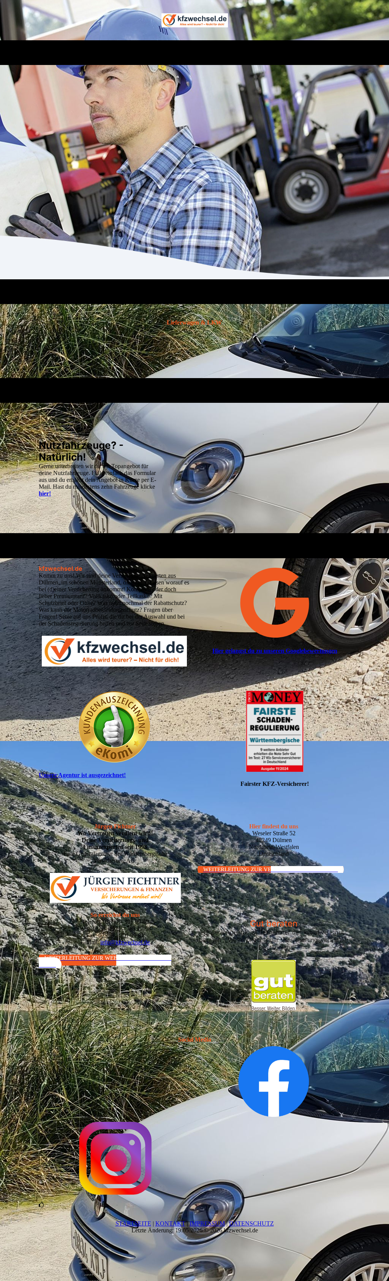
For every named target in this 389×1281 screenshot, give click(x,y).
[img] (194, 20)
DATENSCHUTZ (251, 1223)
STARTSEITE (133, 1223)
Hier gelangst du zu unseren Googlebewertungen (274, 651)
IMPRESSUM (207, 1223)
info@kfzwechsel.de (125, 942)
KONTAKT (170, 1223)
